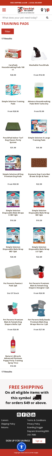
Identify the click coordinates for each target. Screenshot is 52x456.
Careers (4, 420)
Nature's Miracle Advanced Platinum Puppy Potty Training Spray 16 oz (13, 359)
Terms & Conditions (36, 420)
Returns (4, 427)
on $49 (18, 3)
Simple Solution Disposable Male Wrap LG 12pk (39, 249)
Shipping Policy (8, 423)
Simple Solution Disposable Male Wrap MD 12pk (13, 249)
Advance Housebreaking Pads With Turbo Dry (39, 102)
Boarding (31, 427)
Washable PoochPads (39, 65)
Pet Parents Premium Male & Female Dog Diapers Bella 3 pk (13, 322)
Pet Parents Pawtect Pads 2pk (13, 284)
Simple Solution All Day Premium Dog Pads (13, 175)
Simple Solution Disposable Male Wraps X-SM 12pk (13, 212)
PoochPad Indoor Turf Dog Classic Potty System (13, 140)
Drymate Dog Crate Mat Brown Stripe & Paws (39, 175)
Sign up (39, 440)
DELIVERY (35, 3)
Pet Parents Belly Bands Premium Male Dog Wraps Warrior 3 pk (39, 322)
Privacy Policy (33, 423)
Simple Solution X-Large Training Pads (39, 139)
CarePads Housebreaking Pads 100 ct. (13, 67)
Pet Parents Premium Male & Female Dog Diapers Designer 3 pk (39, 285)
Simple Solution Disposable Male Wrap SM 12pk (39, 212)
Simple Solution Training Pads (13, 102)
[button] (21, 447)
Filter (7, 31)
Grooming (40, 431)
